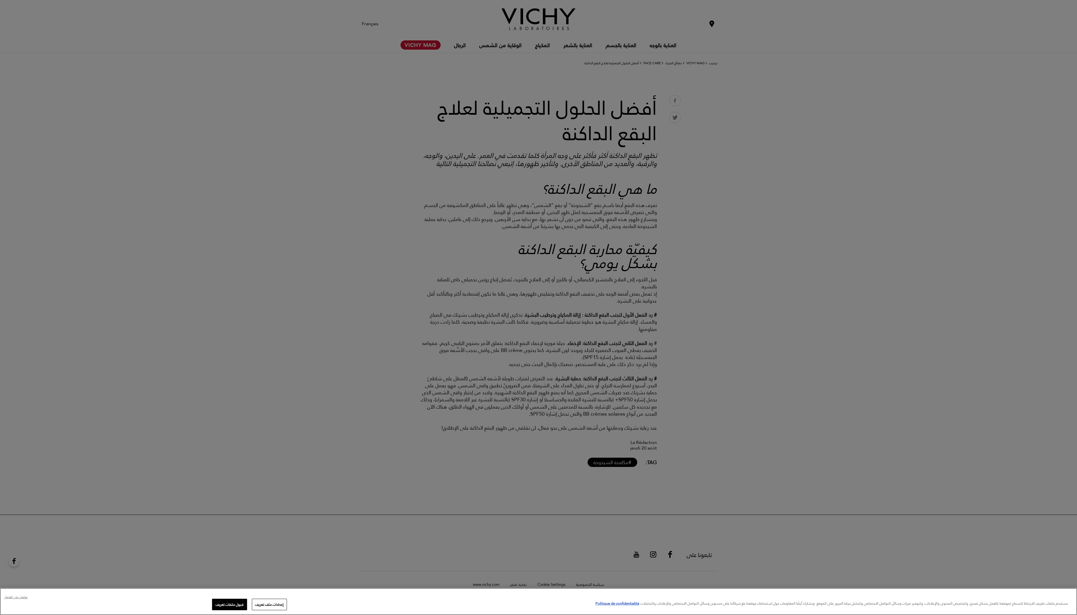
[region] (538, 601)
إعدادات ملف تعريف (269, 604)
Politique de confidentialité (617, 603)
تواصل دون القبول (15, 597)
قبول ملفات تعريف (229, 604)
